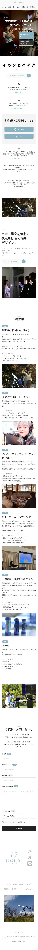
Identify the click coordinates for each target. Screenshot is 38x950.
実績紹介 (33, 7)
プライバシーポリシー (11, 822)
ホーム (4, 7)
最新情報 (11, 7)
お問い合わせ (29, 889)
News (15, 884)
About (18, 7)
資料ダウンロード (17, 889)
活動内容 (25, 7)
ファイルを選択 (9, 816)
